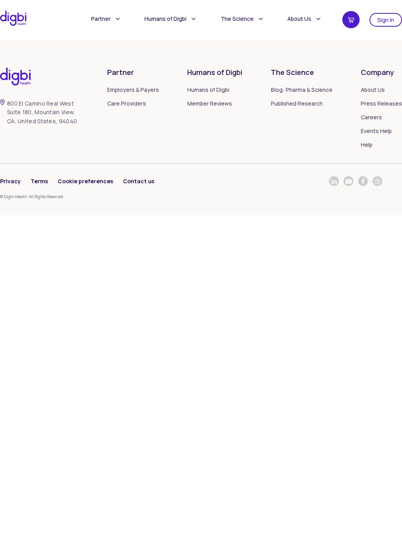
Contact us (138, 181)
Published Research (297, 103)
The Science (237, 18)
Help (367, 144)
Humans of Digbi (165, 18)
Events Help (376, 131)
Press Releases (381, 103)
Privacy (10, 181)
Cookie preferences (85, 181)
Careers (371, 117)
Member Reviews (209, 103)
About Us (299, 18)
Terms (39, 181)
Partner (101, 18)
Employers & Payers (133, 89)
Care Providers (126, 103)
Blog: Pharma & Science (302, 89)
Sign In (385, 20)
